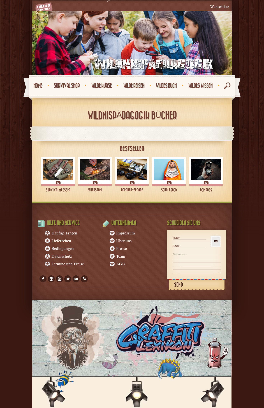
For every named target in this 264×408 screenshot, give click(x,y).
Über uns (124, 240)
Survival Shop (67, 85)
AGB (120, 263)
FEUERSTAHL (95, 190)
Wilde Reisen (133, 85)
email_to (76, 278)
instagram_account (51, 278)
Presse (121, 248)
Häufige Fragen (64, 233)
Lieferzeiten (61, 240)
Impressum (125, 233)
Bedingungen (63, 248)
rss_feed (84, 278)
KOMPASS (206, 190)
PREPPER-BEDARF (132, 190)
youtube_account (59, 278)
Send (178, 284)
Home (37, 85)
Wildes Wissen (200, 85)
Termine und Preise (68, 263)
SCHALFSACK (169, 190)
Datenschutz (62, 256)
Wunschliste (219, 6)
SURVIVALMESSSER (58, 190)
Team (120, 256)
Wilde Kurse (101, 85)
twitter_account (67, 278)
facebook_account (43, 278)
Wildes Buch (166, 85)
